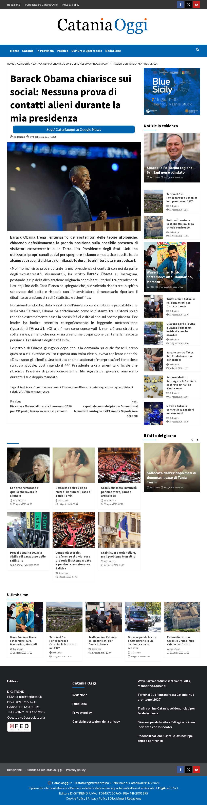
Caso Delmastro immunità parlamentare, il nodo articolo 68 (119, 492)
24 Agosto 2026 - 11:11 (178, 368)
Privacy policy (70, 4)
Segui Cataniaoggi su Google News (73, 129)
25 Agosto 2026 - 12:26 (178, 343)
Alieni (21, 387)
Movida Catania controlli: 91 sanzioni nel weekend (180, 409)
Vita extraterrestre (37, 391)
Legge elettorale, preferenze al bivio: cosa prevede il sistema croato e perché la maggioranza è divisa (73, 560)
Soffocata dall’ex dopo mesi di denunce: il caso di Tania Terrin (73, 492)
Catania (28, 51)
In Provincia (45, 51)
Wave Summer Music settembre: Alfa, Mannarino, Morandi (170, 277)
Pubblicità (79, 703)
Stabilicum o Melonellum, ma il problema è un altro (118, 555)
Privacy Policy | (99, 798)
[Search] (197, 49)
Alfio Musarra (19, 500)
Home (14, 51)
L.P (14, 565)
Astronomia (44, 387)
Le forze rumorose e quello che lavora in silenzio (24, 492)
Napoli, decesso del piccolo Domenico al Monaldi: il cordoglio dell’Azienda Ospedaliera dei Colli (106, 408)
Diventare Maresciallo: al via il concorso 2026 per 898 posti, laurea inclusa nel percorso (41, 406)
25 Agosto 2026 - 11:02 (178, 236)
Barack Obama (62, 387)
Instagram (115, 387)
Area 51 (31, 387)
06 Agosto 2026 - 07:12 (113, 504)
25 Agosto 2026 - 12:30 (178, 314)
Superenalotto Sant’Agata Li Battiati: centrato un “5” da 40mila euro (181, 382)
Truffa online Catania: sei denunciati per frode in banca (180, 302)
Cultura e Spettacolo (86, 51)
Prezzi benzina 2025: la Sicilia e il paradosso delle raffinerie (28, 556)
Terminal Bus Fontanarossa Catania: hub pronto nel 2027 (181, 197)
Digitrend (165, 788)
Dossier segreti (98, 387)
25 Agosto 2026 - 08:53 (173, 177)
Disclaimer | (118, 798)
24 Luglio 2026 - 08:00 (29, 565)
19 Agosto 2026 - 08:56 (68, 504)
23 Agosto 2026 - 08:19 (22, 504)
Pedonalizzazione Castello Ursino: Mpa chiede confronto (180, 223)
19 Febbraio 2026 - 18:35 (43, 136)
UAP (21, 391)
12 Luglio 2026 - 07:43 (68, 576)
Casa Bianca (80, 387)
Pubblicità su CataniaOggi (41, 4)
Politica (62, 51)
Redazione (13, 4)
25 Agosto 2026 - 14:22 (173, 286)
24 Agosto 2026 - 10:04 (178, 396)
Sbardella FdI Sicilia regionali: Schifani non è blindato (171, 170)
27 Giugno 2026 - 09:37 (114, 565)
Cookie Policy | (77, 798)
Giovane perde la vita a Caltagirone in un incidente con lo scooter (180, 329)
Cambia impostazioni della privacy (96, 721)
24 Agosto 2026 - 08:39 (178, 421)
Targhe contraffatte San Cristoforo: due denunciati (179, 356)
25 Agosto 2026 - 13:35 (178, 209)
